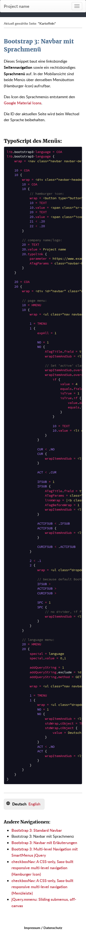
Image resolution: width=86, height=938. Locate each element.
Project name (16, 6)
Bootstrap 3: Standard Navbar (36, 830)
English (34, 804)
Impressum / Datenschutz (43, 927)
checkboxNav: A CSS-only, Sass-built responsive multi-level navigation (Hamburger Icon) (42, 868)
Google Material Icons (22, 103)
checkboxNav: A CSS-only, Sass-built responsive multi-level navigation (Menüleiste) (42, 887)
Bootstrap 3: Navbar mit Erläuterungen (44, 842)
